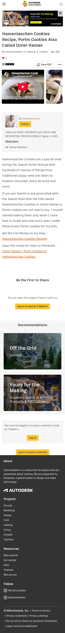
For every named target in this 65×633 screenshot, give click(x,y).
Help (6, 565)
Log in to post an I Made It (32, 306)
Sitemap (8, 570)
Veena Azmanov (18, 147)
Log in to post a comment (32, 452)
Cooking (31, 51)
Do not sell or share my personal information (31, 621)
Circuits (8, 505)
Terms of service (41, 610)
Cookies (43, 51)
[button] (4, 4)
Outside (8, 534)
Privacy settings (39, 616)
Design (8, 515)
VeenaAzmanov (14, 51)
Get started (10, 560)
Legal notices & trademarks (21, 626)
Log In (32, 438)
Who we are (10, 574)
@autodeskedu (17, 597)
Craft (6, 520)
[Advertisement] (32, 18)
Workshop (9, 510)
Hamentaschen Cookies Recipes (24, 239)
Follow (25, 124)
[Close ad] (60, 14)
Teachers (9, 539)
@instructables (17, 590)
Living (7, 530)
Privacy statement (16, 616)
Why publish (11, 555)
